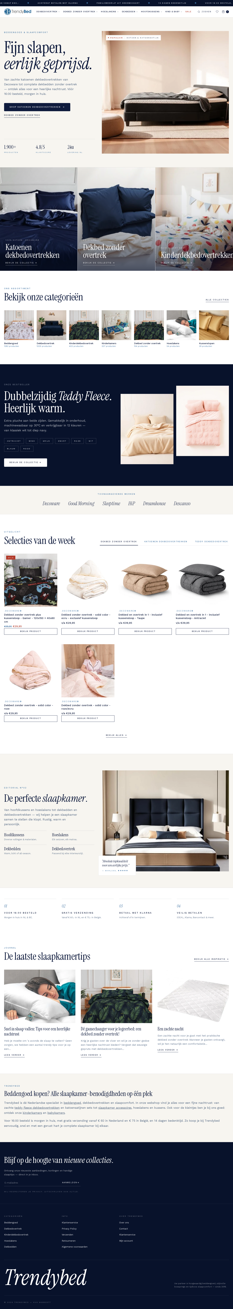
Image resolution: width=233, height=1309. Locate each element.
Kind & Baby (172, 11)
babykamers (56, 1113)
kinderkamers (32, 1113)
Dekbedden (128, 11)
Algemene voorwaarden (75, 1246)
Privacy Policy (69, 1228)
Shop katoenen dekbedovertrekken (37, 107)
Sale (188, 11)
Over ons (124, 1222)
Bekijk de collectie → (26, 462)
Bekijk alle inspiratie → (211, 959)
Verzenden (67, 1234)
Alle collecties (217, 300)
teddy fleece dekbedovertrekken (37, 1107)
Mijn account (126, 1241)
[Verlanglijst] (217, 11)
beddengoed (72, 1102)
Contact (123, 1228)
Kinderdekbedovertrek (16, 1234)
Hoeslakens (108, 11)
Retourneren (69, 1241)
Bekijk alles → (116, 735)
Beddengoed (11, 1222)
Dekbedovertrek (47, 11)
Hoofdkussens (150, 11)
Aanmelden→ (70, 1182)
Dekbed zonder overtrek (79, 11)
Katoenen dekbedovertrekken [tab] (165, 541)
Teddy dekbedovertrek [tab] (211, 541)
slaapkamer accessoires (115, 1107)
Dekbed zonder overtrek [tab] (119, 541)
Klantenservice (70, 1222)
